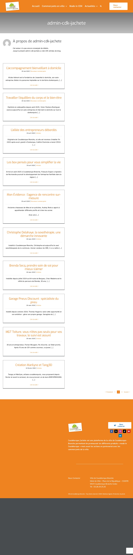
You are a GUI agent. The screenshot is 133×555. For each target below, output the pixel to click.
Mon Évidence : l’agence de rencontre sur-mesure (34, 196)
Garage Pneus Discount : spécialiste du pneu (34, 300)
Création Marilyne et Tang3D (33, 365)
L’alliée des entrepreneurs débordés (34, 130)
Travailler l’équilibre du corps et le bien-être (34, 98)
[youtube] (128, 431)
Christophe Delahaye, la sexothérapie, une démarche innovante (34, 234)
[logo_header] (12, 2)
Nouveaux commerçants (38, 71)
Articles (38, 133)
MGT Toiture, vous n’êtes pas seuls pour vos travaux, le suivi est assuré (34, 333)
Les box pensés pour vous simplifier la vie (34, 162)
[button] (101, 6)
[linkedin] (120, 435)
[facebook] (111, 431)
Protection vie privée (119, 494)
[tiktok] (124, 431)
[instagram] (120, 431)
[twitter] (116, 431)
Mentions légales (107, 494)
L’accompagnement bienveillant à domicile (33, 68)
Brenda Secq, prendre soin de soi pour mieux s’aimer (33, 267)
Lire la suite (33, 85)
